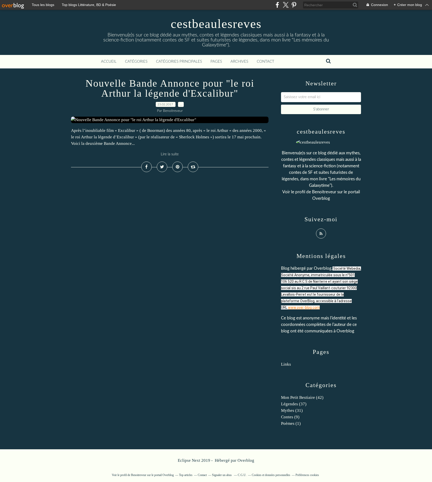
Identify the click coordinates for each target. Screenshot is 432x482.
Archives (239, 61)
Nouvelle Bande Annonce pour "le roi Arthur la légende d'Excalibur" (170, 88)
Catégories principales (179, 61)
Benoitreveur (324, 192)
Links (286, 364)
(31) (292, 410)
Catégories (136, 61)
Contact (265, 61)
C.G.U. (242, 475)
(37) (293, 404)
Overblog (246, 460)
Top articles (185, 475)
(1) (291, 423)
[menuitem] (108, 61)
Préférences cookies (307, 475)
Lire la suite (170, 154)
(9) (290, 417)
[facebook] (277, 5)
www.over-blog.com (304, 307)
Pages (216, 61)
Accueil (108, 61)
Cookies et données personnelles (271, 475)
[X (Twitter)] (285, 5)
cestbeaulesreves (216, 24)
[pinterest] (294, 5)
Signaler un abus (222, 475)
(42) (302, 397)
